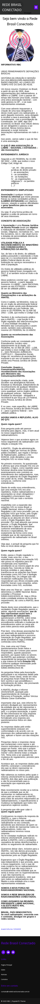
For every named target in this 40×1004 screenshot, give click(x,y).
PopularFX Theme (18, 1001)
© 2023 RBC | (6, 1001)
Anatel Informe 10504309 (11, 929)
